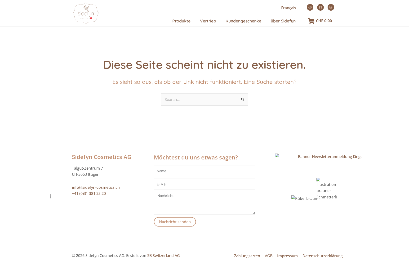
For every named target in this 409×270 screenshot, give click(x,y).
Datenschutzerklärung (322, 255)
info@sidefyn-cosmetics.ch (96, 187)
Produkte (181, 20)
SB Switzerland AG (163, 255)
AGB (268, 255)
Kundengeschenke (243, 20)
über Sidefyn (283, 20)
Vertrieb (208, 20)
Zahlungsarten (247, 255)
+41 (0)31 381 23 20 (89, 193)
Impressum (287, 255)
